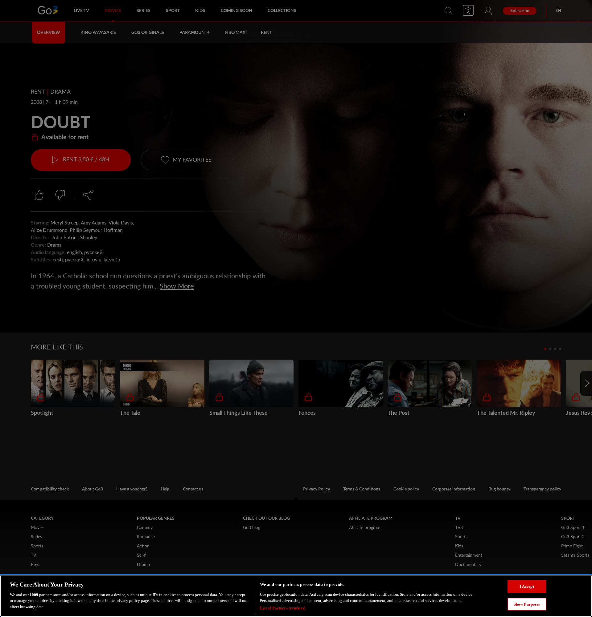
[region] (296, 596)
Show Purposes (527, 604)
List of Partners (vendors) (282, 607)
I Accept (527, 586)
